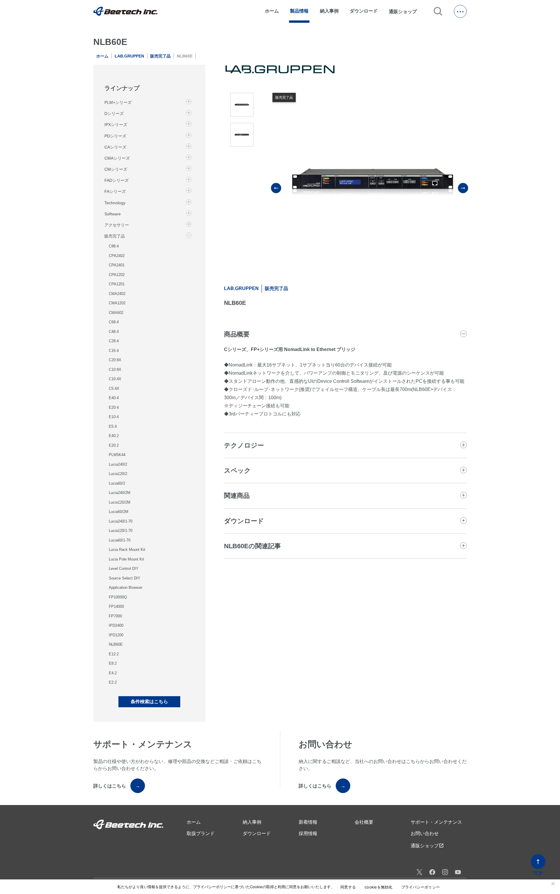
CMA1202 (117, 303)
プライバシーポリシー (420, 887)
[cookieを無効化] (553, 883)
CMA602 (116, 312)
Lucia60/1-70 (119, 540)
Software (112, 213)
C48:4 (114, 331)
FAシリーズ (115, 191)
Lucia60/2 (117, 483)
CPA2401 (117, 265)
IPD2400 (116, 625)
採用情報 (308, 833)
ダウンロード (364, 10)
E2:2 (113, 682)
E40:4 (114, 398)
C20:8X (115, 360)
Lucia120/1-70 (120, 530)
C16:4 (114, 350)
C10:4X (115, 379)
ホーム (272, 10)
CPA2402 (117, 256)
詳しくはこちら (116, 785)
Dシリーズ (114, 113)
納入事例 (329, 10)
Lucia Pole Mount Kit (126, 559)
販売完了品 (160, 56)
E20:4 (114, 407)
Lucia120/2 (118, 474)
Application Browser (125, 587)
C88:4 (114, 246)
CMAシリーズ (117, 158)
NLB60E (116, 644)
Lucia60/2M (118, 511)
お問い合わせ (425, 833)
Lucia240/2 (118, 464)
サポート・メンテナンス (436, 822)
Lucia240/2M (119, 492)
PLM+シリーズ (118, 102)
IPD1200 (116, 635)
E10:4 (114, 417)
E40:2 (114, 436)
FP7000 (115, 616)
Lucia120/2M (119, 502)
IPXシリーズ (115, 124)
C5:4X (114, 388)
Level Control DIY (124, 568)
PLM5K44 (117, 455)
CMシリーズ (115, 169)
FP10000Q (118, 597)
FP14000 (116, 606)
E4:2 (113, 673)
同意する (348, 887)
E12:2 (114, 654)
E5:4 (113, 426)
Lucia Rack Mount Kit (127, 549)
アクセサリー (116, 225)
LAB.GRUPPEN (129, 56)
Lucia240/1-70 (120, 521)
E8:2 (113, 663)
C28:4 (114, 341)
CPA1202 (117, 275)
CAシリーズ (115, 146)
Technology (114, 202)
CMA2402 (117, 293)
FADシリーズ (116, 180)
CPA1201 (117, 284)
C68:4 (114, 322)
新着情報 (308, 822)
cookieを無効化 (379, 887)
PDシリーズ (115, 135)
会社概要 (364, 822)
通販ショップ (405, 11)
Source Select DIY (124, 578)
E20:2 (114, 445)
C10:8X (115, 369)
